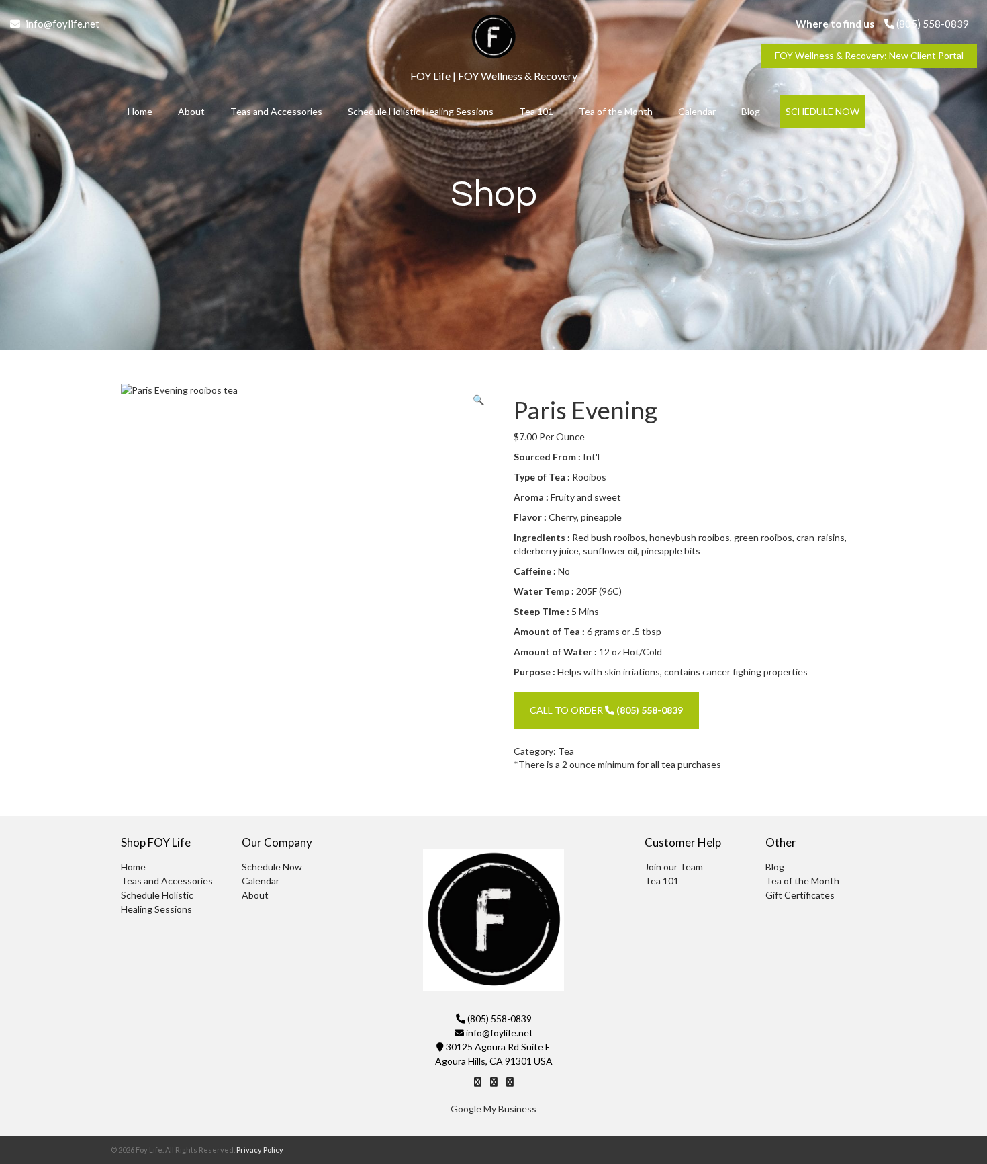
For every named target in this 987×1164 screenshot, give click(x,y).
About (191, 111)
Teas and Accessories (276, 111)
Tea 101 (536, 111)
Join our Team (674, 866)
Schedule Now (822, 111)
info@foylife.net (61, 23)
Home (140, 111)
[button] (478, 400)
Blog (750, 111)
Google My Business (493, 1108)
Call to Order (606, 710)
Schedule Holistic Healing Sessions (420, 111)
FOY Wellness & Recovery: (869, 55)
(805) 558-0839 (931, 23)
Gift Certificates (800, 895)
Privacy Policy (259, 1149)
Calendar (697, 111)
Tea (566, 751)
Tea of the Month (616, 111)
